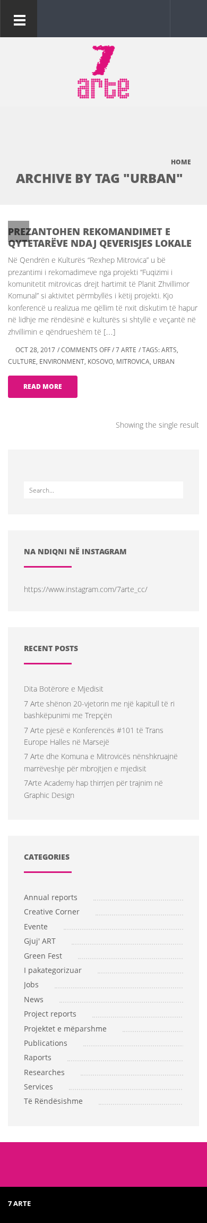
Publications (45, 1043)
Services (38, 1086)
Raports (37, 1057)
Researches (44, 1072)
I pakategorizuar (53, 970)
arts (169, 349)
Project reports (50, 1014)
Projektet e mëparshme (65, 1029)
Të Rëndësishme (53, 1101)
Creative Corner (52, 911)
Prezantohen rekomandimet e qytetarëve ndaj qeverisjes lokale (100, 237)
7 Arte (126, 349)
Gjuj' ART (40, 941)
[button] (186, 18)
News (34, 999)
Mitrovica (133, 361)
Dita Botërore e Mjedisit (64, 689)
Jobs (31, 984)
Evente (36, 926)
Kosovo (100, 361)
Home (181, 162)
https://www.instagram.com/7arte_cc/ (86, 589)
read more (42, 386)
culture (22, 361)
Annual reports (50, 897)
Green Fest (43, 956)
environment (61, 361)
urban (164, 361)
